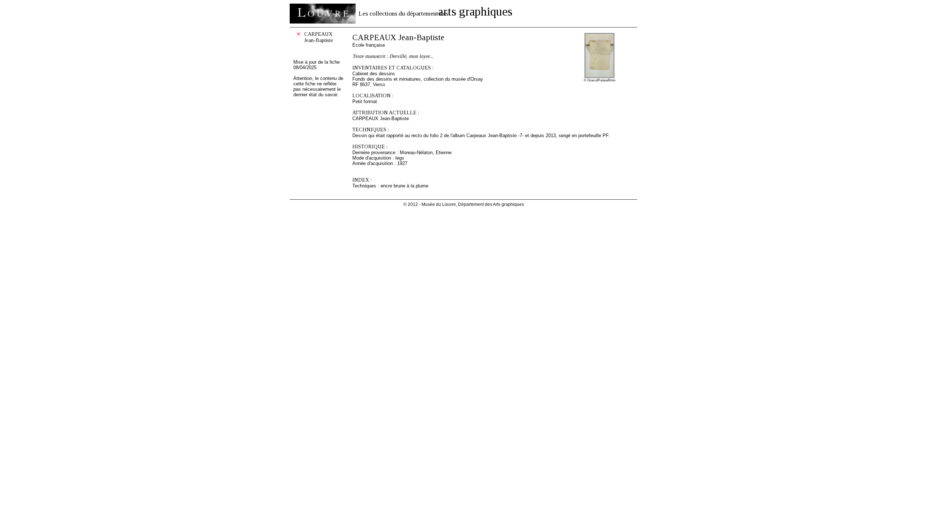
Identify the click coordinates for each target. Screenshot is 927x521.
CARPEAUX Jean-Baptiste (318, 37)
